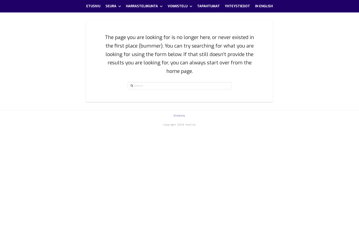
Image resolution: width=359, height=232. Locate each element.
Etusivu (179, 115)
